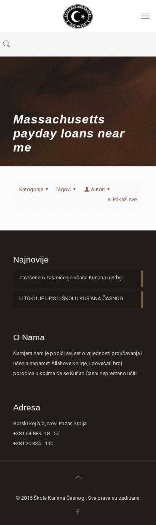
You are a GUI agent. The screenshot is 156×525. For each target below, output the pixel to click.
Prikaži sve (125, 199)
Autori (98, 189)
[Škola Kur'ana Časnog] (78, 16)
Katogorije (31, 189)
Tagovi (63, 189)
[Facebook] (78, 511)
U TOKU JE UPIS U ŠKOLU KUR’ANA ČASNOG (71, 298)
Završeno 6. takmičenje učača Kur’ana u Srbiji (71, 278)
